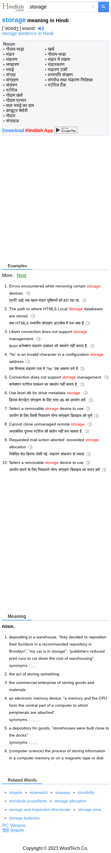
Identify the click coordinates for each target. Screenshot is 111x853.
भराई (10, 69)
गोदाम (10, 115)
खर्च (51, 49)
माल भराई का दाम (20, 105)
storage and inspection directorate (40, 809)
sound (28, 28)
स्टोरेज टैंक (57, 85)
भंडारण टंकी (57, 69)
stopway (62, 792)
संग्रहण (12, 79)
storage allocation (70, 801)
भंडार (10, 54)
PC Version (13, 825)
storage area (89, 809)
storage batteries (24, 818)
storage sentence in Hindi (28, 33)
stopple (15, 792)
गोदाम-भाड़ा (15, 49)
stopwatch (39, 792)
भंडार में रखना (59, 59)
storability (85, 792)
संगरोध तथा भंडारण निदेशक (70, 79)
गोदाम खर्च (14, 95)
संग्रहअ (12, 120)
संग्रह (11, 74)
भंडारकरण (56, 64)
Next (21, 275)
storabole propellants (28, 801)
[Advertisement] (55, 201)
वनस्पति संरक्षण (60, 74)
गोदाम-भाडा (57, 54)
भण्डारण (12, 64)
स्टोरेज (11, 90)
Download (28, 130)
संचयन (11, 85)
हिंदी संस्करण (13, 830)
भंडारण (11, 59)
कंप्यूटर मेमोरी (17, 110)
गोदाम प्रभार (16, 100)
